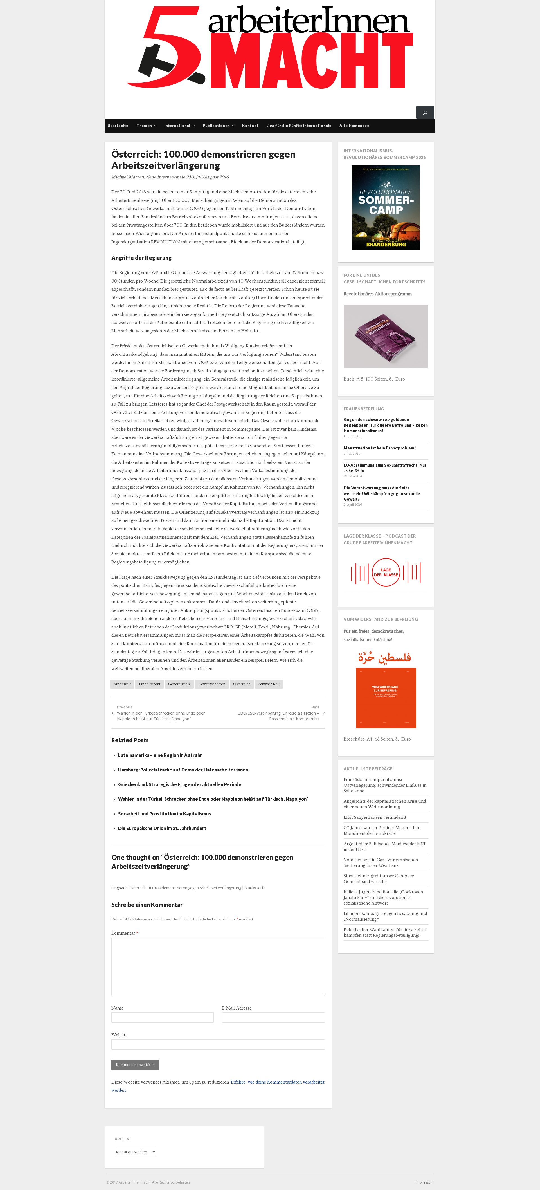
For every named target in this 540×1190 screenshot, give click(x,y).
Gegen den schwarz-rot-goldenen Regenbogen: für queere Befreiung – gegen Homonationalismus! (386, 425)
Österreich (242, 684)
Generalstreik (179, 684)
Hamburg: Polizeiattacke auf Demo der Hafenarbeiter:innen (183, 769)
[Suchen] (425, 112)
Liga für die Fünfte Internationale (299, 125)
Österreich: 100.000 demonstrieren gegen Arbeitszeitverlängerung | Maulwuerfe (197, 887)
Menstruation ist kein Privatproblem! (380, 448)
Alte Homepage (354, 125)
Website (119, 1034)
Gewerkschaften (211, 684)
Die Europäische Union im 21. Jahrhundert (162, 828)
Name (117, 1008)
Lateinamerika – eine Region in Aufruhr (160, 755)
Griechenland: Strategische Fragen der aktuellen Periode (179, 784)
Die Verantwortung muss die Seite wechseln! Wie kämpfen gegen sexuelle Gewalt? (382, 494)
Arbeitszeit (122, 684)
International (177, 125)
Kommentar (124, 933)
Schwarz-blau (269, 684)
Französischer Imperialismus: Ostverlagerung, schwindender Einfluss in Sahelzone (385, 785)
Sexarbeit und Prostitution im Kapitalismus (164, 813)
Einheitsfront (149, 684)
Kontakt (250, 125)
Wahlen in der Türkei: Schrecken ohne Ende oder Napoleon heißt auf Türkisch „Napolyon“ (213, 799)
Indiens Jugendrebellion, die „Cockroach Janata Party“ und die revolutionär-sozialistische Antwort (383, 897)
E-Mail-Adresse (237, 1008)
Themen (144, 125)
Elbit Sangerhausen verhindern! (375, 817)
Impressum (425, 1182)
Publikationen (216, 125)
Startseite (118, 125)
